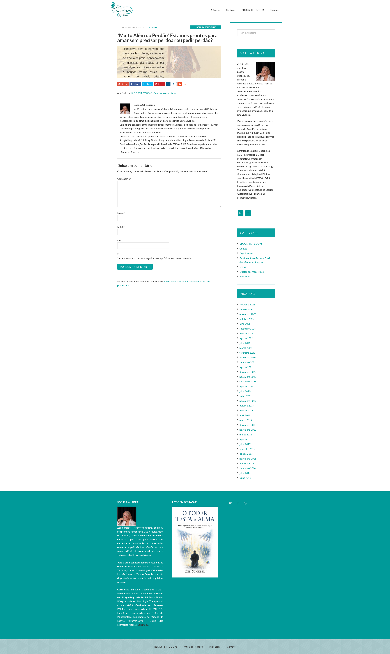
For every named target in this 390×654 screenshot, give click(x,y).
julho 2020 (244, 391)
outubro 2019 (246, 405)
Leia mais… (143, 624)
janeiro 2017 (246, 453)
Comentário (124, 178)
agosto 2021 (246, 367)
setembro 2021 (247, 362)
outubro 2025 (246, 318)
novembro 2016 (247, 458)
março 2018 (245, 434)
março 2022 (245, 347)
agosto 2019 (246, 410)
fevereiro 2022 (247, 352)
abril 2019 (244, 415)
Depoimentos (246, 253)
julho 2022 (244, 343)
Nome (121, 212)
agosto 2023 (246, 333)
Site (119, 240)
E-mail (121, 226)
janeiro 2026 (246, 309)
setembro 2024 (247, 328)
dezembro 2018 (247, 424)
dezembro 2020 (247, 371)
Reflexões (244, 276)
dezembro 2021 (247, 357)
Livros (242, 266)
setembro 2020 (247, 381)
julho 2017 (244, 444)
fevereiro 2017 (247, 448)
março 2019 (245, 420)
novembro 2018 (247, 429)
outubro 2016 (246, 463)
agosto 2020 (246, 386)
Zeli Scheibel (132, 9)
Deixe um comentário (206, 27)
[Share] (168, 84)
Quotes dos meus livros (164, 93)
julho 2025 (244, 323)
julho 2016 (244, 473)
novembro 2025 (247, 314)
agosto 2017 (246, 439)
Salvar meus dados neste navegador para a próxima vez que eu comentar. (154, 258)
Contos (243, 248)
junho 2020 (245, 395)
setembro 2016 (247, 468)
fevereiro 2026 (247, 304)
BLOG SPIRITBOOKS (141, 93)
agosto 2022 (246, 338)
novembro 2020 (247, 376)
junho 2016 (245, 477)
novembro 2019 (247, 400)
